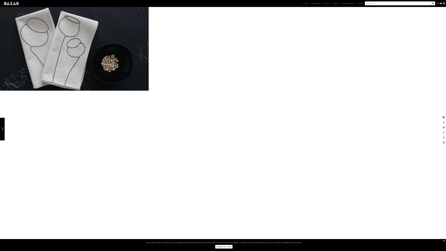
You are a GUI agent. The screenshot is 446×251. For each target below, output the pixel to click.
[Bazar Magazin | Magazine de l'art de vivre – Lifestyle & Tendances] (11, 3)
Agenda (360, 3)
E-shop (305, 3)
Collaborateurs (348, 3)
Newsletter (315, 3)
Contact (326, 3)
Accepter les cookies (224, 247)
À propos (336, 3)
